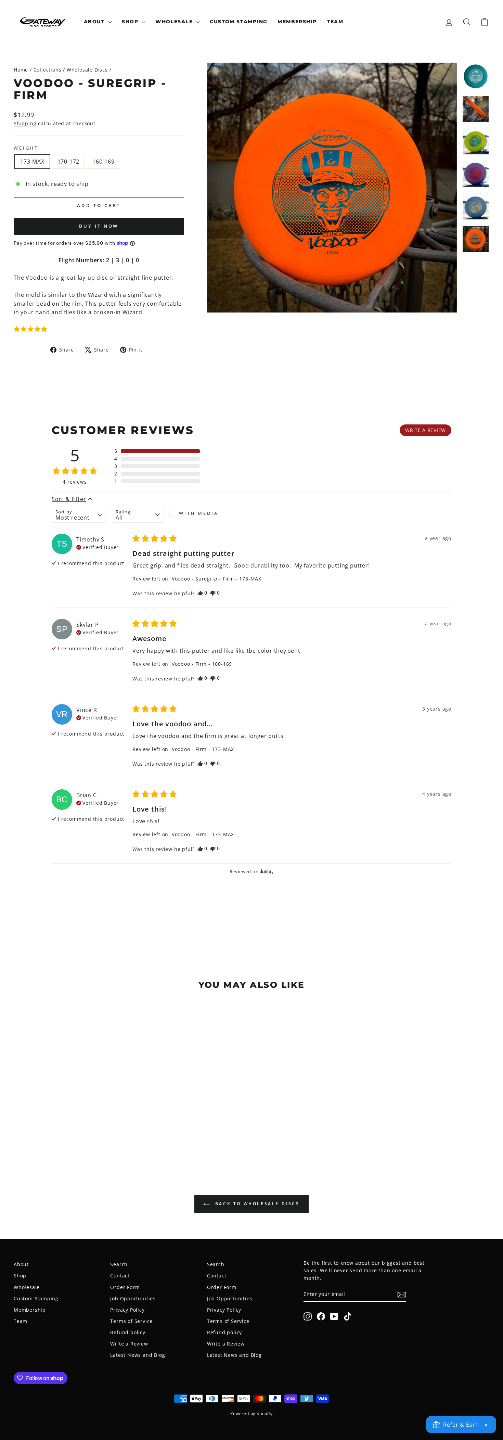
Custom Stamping (238, 21)
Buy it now (98, 226)
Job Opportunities (133, 1298)
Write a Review (129, 1343)
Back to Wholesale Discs (256, 1204)
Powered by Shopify (251, 1413)
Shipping (25, 123)
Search (119, 1264)
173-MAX (32, 161)
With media (198, 513)
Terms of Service (131, 1321)
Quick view (70, 1111)
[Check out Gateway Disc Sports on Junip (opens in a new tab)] (265, 871)
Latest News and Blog (137, 1355)
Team (335, 21)
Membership (297, 21)
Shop (131, 21)
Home (21, 69)
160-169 (103, 161)
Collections (48, 69)
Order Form (125, 1287)
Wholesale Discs (87, 69)
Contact (120, 1275)
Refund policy (127, 1332)
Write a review (425, 430)
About (95, 21)
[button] (30, 329)
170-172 (68, 161)
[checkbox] (195, 513)
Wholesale (174, 21)
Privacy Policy (127, 1310)
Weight (26, 148)
